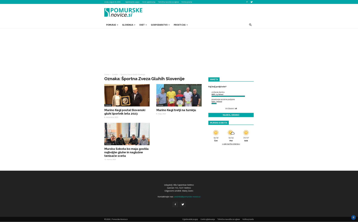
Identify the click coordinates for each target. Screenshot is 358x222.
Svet (142, 25)
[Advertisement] (179, 49)
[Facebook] (247, 2)
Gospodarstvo (159, 25)
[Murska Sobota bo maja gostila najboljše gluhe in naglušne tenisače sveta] (127, 134)
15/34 (231, 139)
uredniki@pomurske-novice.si (187, 196)
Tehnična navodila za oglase (168, 2)
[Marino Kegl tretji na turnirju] (179, 95)
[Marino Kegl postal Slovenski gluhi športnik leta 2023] (127, 95)
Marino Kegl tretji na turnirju (176, 110)
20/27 (246, 139)
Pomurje (111, 25)
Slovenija (127, 25)
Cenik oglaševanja (148, 2)
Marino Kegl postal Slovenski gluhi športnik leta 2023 (124, 111)
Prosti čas (180, 25)
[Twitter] (251, 2)
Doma (106, 74)
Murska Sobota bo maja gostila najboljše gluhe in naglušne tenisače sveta (126, 152)
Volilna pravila (187, 2)
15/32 (216, 139)
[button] (250, 25)
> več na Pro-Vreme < (231, 144)
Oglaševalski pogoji (132, 2)
